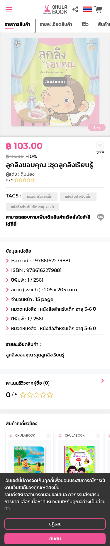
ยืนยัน (55, 538)
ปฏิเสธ (55, 524)
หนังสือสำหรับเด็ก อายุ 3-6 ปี (32, 207)
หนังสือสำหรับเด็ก (78, 196)
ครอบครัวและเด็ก (40, 196)
